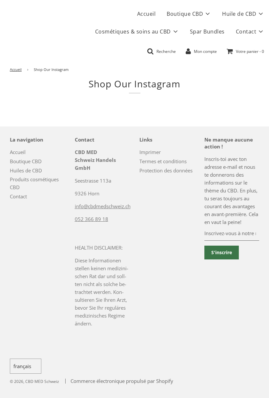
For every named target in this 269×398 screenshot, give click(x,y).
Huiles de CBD (26, 170)
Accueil (146, 13)
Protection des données (166, 170)
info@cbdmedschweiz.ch (103, 206)
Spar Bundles (207, 31)
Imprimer (150, 152)
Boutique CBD (26, 161)
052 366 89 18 (91, 219)
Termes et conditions (163, 161)
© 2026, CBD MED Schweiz (34, 381)
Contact (18, 196)
